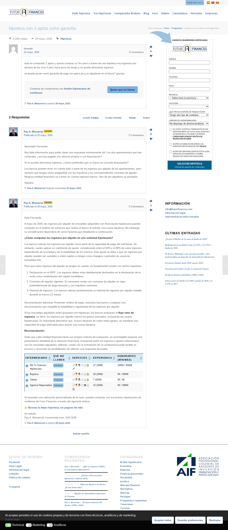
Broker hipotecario (131, 462)
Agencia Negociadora (41, 385)
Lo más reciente (113, 118)
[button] (8, 525)
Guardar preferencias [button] (190, 520)
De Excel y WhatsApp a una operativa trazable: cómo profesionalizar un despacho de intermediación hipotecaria (189, 255)
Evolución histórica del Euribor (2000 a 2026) (184, 274)
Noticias (124, 492)
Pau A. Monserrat (72, 466)
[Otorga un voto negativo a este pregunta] (151, 56)
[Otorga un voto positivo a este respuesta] (151, 129)
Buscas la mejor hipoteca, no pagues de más (55, 407)
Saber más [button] (12, 519)
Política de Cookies (19, 477)
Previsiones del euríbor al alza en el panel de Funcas (187, 268)
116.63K (48, 131)
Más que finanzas (130, 485)
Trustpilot (14, 486)
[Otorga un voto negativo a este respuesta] (151, 139)
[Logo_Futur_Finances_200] (27, 13)
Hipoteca (66, 38)
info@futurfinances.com (178, 209)
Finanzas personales (131, 473)
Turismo (125, 508)
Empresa (125, 469)
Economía (125, 466)
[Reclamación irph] (3, 265)
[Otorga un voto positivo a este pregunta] (151, 46)
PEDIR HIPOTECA (195, 2)
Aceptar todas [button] (162, 520)
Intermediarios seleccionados (182, 216)
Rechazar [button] (215, 520)
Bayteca (34, 374)
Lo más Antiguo (91, 118)
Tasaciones (126, 504)
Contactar (58, 365)
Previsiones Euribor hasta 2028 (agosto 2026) (184, 263)
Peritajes (125, 496)
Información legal (175, 212)
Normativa (126, 488)
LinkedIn (14, 473)
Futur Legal (15, 466)
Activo (146, 118)
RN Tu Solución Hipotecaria (38, 367)
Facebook (14, 462)
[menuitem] (194, 3)
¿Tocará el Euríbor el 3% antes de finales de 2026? (186, 239)
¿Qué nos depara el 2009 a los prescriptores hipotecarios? (85, 468)
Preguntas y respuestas (133, 500)
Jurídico (124, 481)
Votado (132, 118)
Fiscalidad (126, 477)
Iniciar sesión (81, 433)
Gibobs (33, 379)
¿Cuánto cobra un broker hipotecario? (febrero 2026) (83, 477)
